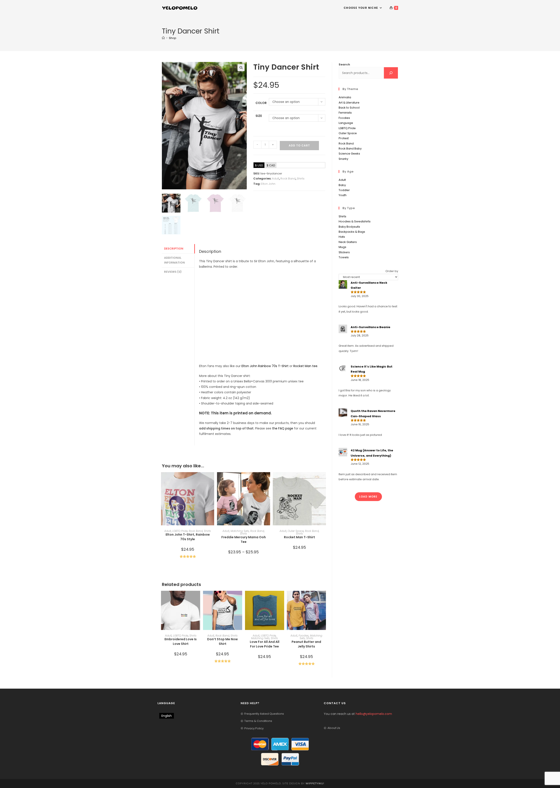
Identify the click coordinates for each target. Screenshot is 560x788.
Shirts (300, 178)
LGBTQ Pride (179, 531)
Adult (275, 178)
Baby (342, 185)
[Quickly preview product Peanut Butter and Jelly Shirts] (323, 598)
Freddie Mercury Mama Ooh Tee (243, 539)
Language (346, 123)
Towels (344, 257)
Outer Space (296, 531)
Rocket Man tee (305, 366)
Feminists (345, 113)
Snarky (343, 159)
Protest (344, 138)
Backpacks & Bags (352, 232)
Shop (172, 38)
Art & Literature (349, 102)
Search (344, 64)
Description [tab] (173, 248)
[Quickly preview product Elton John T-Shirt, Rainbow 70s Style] (212, 479)
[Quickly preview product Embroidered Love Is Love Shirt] (198, 598)
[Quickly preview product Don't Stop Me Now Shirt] (240, 598)
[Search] (391, 73)
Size (259, 116)
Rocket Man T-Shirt (299, 537)
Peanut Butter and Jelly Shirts (306, 644)
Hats (342, 237)
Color (261, 103)
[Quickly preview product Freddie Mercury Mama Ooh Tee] (268, 479)
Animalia (345, 97)
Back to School (349, 108)
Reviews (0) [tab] (173, 272)
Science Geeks (349, 153)
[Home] (163, 38)
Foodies (304, 635)
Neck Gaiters (348, 242)
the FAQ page (282, 428)
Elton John (268, 184)
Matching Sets (240, 531)
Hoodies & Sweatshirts (355, 221)
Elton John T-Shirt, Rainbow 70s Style (188, 536)
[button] (241, 67)
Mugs (342, 247)
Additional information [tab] (174, 260)
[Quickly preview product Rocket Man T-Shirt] (323, 479)
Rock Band (288, 178)
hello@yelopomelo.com (374, 714)
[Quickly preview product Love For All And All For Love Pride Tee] (282, 598)
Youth (342, 195)
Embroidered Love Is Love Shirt (180, 641)
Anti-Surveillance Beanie (370, 327)
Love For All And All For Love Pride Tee (264, 644)
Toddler (344, 190)
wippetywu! (315, 783)
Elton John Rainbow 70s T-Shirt (265, 366)
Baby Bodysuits (349, 227)
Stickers (344, 252)
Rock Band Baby (350, 148)
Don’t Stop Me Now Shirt (222, 641)
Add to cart (299, 145)
